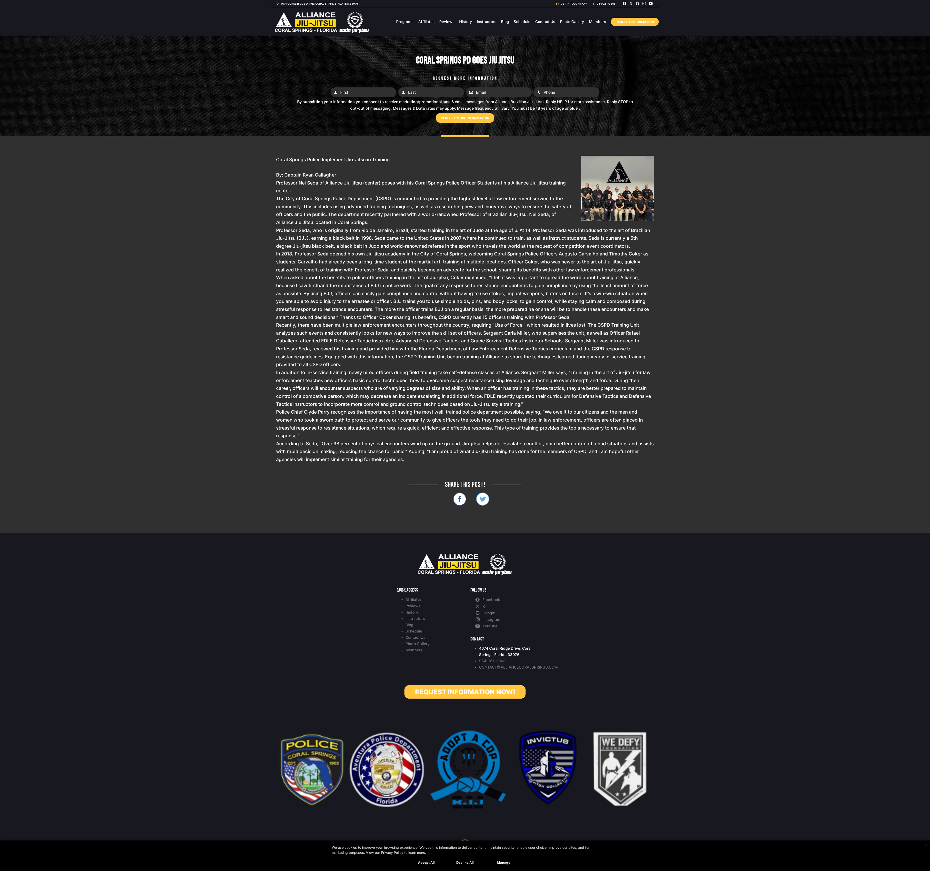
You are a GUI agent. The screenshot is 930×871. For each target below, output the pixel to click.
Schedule (522, 21)
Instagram (491, 619)
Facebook (491, 599)
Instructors (486, 21)
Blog (505, 21)
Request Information (635, 22)
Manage (503, 862)
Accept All (426, 862)
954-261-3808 (606, 3)
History (465, 21)
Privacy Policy (392, 852)
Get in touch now (573, 3)
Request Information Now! (465, 692)
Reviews (446, 21)
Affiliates (426, 21)
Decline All (465, 862)
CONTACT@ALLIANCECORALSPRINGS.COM (506, 667)
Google (488, 613)
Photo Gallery (572, 21)
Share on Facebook (460, 499)
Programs (404, 21)
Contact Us (545, 21)
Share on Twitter (483, 499)
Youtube (489, 626)
